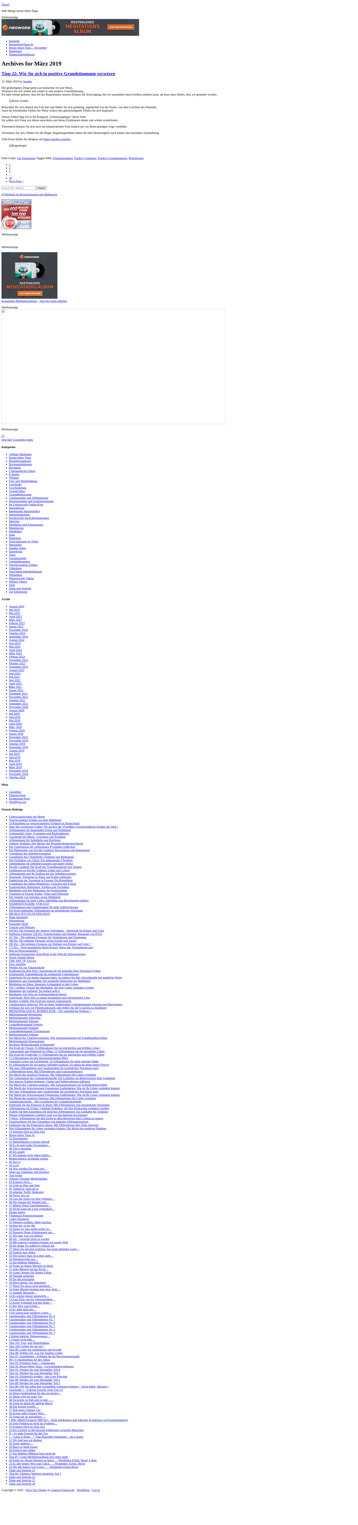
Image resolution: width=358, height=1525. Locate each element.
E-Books (14, 474)
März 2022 (15, 686)
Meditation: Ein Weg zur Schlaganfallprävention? (38, 994)
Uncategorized (17, 558)
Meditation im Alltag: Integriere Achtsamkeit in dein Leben (43, 984)
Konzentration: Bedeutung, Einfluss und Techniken (39, 887)
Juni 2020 (15, 717)
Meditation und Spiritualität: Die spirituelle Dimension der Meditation (49, 981)
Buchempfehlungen (20, 464)
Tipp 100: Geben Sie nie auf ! (26, 1346)
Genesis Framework (62, 1490)
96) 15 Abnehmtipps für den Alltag (29, 1359)
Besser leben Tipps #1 (22, 1135)
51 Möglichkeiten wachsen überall (29, 1141)
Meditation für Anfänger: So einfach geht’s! (34, 991)
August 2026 (16, 606)
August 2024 (16, 640)
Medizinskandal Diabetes (24, 1027)
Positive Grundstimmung (112, 158)
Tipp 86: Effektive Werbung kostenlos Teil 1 (35, 1473)
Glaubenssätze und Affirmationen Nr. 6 (32, 1322)
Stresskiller (15, 544)
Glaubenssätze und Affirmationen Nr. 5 (32, 1326)
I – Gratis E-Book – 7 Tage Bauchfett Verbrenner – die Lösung (46, 1436)
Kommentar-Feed (19, 798)
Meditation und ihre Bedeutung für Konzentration (38, 890)
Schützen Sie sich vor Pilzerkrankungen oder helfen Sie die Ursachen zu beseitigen (57, 1007)
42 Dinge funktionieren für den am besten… (35, 1393)
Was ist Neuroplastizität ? (24, 950)
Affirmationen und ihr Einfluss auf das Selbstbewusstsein (42, 873)
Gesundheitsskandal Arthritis (26, 1024)
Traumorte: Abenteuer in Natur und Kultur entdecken (40, 877)
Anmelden (15, 792)
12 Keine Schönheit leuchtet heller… (30, 1302)
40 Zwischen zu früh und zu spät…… (31, 1400)
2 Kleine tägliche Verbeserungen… (29, 1336)
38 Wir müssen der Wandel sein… (29, 1202)
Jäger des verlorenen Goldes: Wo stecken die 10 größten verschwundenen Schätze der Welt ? (63, 826)
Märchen (14, 521)
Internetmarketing (19, 514)
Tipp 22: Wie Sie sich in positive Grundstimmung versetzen (58, 73)
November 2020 (18, 707)
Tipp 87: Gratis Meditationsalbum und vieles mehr (38, 1457)
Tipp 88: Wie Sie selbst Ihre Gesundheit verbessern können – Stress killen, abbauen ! (59, 1386)
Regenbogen (136, 158)
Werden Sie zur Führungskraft (26, 967)
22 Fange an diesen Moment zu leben (31, 1265)
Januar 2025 (16, 626)
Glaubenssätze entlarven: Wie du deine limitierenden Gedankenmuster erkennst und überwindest (65, 1004)
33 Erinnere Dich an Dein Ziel (27, 1426)
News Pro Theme (36, 1490)
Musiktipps (15, 531)
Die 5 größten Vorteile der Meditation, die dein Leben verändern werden (51, 987)
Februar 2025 (17, 623)
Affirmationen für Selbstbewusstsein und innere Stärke (41, 863)
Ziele (12, 585)
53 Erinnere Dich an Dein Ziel (27, 1131)
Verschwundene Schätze (23, 564)
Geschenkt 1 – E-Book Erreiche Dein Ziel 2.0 (36, 1389)
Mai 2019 (14, 760)
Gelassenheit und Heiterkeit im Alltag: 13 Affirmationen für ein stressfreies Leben (57, 1051)
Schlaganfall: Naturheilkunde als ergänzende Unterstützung (44, 974)
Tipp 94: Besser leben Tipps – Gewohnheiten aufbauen (41, 1366)
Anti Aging (15, 1175)
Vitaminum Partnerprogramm (26, 1215)
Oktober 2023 (17, 663)
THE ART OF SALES (22, 960)
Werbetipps (15, 575)
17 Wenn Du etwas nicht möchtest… (30, 1286)
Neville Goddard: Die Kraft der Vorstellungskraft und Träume (45, 867)
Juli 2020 (14, 713)
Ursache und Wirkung (22, 927)
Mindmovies (16, 528)
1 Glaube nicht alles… (22, 1339)
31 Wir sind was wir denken (25, 1440)
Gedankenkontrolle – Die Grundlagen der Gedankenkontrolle (45, 1101)
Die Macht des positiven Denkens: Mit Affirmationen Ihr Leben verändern (52, 1074)
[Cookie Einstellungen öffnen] (29, 1521)
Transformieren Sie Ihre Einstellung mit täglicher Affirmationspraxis (49, 1121)
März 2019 (15, 767)
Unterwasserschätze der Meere (27, 816)
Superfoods (15, 551)
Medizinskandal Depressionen (26, 1041)
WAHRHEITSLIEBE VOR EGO (29, 903)
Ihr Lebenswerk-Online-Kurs (26, 504)
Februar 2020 (17, 730)
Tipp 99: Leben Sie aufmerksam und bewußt (35, 1349)
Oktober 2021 (17, 700)
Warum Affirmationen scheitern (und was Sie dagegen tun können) (48, 1115)
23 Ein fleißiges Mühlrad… (25, 1262)
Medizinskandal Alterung (24, 1021)
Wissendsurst (16, 920)
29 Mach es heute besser (23, 1446)
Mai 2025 (14, 613)
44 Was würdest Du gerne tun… (28, 1168)
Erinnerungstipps (63, 158)
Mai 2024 (14, 646)
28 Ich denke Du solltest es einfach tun (31, 1245)
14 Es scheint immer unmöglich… (29, 1296)
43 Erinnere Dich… (20, 1182)
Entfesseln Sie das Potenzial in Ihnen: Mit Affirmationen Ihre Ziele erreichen (54, 1125)
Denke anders (17, 1212)
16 (10, 178)
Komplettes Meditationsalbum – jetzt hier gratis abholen (34, 301)
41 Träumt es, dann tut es (23, 1188)
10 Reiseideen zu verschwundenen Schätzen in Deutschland (44, 823)
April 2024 (15, 650)
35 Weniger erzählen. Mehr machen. (30, 1222)
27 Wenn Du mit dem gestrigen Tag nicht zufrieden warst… (44, 1249)
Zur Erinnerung (26, 158)
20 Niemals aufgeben (21, 1276)
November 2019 (18, 740)
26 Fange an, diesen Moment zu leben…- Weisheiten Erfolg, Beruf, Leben (53, 1460)
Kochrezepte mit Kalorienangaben (29, 518)
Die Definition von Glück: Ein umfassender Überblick (41, 860)
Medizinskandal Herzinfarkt (25, 1014)
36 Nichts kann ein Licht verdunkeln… (32, 1208)
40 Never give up (19, 1195)
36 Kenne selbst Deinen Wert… (27, 1413)
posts (12, 534)
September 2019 (18, 747)
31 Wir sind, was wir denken (26, 1235)
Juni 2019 (15, 757)
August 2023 (16, 670)
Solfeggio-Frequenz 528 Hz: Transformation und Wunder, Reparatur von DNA (55, 934)
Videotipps (15, 568)
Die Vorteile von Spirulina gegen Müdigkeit (34, 897)
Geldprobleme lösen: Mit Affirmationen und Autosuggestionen (45, 1071)
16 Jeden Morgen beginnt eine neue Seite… (34, 1289)
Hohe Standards (18, 917)
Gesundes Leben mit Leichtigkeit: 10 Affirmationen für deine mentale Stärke (54, 1061)
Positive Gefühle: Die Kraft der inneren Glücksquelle (40, 1001)
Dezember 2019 (18, 737)
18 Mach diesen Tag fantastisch (27, 1282)
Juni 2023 (15, 673)
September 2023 (18, 666)
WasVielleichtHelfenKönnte (25, 571)
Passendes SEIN (18, 924)
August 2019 (16, 750)
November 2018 (18, 774)
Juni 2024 (15, 643)
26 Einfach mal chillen (22, 1252)
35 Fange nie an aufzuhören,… (27, 1416)
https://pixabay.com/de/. (57, 139)
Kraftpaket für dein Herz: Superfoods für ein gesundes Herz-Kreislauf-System (55, 970)
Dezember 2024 (18, 629)
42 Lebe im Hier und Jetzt (24, 1185)
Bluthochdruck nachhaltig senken (28, 1158)
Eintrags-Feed (17, 795)
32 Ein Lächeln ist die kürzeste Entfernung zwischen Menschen (46, 1430)
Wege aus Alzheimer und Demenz (29, 1172)
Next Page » (16, 181)
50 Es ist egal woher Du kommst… (29, 1145)
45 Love (14, 1165)
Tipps (12, 554)
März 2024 (15, 653)
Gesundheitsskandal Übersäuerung (29, 1031)
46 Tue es (14, 1162)
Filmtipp (14, 477)
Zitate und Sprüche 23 (22, 1470)
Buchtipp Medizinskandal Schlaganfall (31, 1044)
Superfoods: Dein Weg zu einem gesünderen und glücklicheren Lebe (49, 997)
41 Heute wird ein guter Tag (25, 1396)
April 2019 (15, 764)
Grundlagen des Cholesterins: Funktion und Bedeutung (41, 856)
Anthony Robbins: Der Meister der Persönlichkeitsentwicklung (46, 843)
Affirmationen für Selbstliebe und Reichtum (34, 840)
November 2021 (18, 697)
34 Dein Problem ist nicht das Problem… (33, 1423)
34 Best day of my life (22, 1225)
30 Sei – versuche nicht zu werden (29, 1239)
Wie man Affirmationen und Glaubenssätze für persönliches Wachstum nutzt (53, 1068)
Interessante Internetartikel (24, 511)
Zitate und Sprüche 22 (22, 1477)
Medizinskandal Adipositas (25, 1017)
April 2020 (15, 723)
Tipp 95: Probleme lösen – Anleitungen (32, 1363)
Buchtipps (15, 467)
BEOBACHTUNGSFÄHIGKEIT (29, 913)
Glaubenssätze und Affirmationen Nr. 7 (32, 1319)
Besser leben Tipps (20, 457)
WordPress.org (17, 802)
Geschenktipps (17, 487)
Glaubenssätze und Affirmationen (28, 497)
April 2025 (15, 616)
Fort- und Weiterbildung (23, 481)
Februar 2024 (17, 656)
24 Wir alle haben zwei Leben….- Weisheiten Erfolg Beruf (43, 1467)
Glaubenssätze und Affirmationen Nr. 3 (32, 1332)
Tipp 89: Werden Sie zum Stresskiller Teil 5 (34, 1383)
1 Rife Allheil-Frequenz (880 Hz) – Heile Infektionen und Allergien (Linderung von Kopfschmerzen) (68, 1420)
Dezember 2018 (18, 770)
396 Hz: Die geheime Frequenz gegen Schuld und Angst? (43, 940)
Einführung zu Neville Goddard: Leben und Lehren (39, 870)
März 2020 (15, 727)
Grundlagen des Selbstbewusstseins (30, 853)
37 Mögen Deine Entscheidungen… (30, 1205)
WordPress (83, 1490)
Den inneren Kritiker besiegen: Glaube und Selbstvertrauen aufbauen (49, 1081)
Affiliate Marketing (20, 454)
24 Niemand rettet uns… (23, 1259)
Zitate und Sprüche (20, 588)
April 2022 (15, 683)
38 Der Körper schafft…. (24, 1406)
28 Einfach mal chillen (22, 1450)
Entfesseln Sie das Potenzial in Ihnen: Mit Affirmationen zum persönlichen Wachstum (59, 1105)
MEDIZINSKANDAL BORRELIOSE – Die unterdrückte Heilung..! (50, 1011)
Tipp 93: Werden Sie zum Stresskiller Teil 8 (34, 1369)
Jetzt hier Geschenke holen (17, 439)
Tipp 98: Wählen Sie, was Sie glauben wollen (36, 1353)
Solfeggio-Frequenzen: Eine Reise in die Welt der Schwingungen (47, 954)
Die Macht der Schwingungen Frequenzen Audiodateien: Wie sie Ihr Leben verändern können (64, 1088)
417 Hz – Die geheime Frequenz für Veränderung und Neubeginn (47, 937)
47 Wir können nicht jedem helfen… (30, 1155)
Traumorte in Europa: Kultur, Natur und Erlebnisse (39, 893)
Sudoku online (17, 548)
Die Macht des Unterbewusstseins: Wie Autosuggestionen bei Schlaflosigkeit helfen (58, 1038)
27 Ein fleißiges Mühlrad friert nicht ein (32, 1453)
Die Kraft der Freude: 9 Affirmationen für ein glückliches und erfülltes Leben (54, 1048)
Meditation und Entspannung (26, 524)
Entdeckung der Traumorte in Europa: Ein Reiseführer (41, 880)
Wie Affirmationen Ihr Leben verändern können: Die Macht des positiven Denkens (57, 1128)
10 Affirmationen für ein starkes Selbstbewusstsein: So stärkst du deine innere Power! (59, 1064)
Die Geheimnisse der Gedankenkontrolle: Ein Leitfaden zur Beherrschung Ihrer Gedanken (62, 1078)
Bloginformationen (20, 461)
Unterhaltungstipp (19, 561)
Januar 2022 (16, 690)
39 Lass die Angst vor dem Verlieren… (32, 1198)
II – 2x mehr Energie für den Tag (28, 1433)
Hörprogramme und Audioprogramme (31, 501)
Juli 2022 (14, 676)
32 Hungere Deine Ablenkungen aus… (32, 1232)
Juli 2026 (14, 609)
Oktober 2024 (17, 633)
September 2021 (18, 703)
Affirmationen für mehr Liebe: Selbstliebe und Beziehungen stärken (49, 900)
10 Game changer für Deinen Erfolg (30, 1272)
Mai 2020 (14, 720)
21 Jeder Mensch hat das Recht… (28, 1269)
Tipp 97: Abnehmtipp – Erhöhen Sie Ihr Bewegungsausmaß (44, 1356)
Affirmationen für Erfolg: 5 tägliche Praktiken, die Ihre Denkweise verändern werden (59, 1108)
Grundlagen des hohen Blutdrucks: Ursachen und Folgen (42, 883)
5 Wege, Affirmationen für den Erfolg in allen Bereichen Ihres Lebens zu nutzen (56, 1118)
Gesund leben (17, 491)
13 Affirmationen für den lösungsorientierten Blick (38, 1058)
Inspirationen (16, 508)
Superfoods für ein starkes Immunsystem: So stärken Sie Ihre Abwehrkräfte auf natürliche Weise (65, 977)
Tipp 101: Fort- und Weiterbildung (29, 1343)
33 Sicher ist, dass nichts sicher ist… (30, 1229)
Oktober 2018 (17, 777)
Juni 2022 (15, 680)
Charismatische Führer (22, 471)
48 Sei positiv (17, 1151)
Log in (96, 1490)
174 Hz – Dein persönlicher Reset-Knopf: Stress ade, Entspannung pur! (51, 947)
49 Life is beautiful (20, 1148)
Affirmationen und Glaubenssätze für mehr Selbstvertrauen (43, 907)
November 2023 (18, 660)
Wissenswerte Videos (21, 578)
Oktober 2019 (17, 743)
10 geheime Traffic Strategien (26, 1192)
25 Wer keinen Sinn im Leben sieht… (31, 1255)
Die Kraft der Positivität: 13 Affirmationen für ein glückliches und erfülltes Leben (56, 1054)
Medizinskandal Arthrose (23, 1034)
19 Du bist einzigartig (21, 1279)
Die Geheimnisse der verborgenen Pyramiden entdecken (42, 846)
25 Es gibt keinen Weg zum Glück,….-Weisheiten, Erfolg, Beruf (47, 1463)
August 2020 (16, 710)
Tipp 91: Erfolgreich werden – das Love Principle (38, 1376)
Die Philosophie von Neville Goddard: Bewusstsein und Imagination (49, 850)
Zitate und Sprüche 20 (22, 1483)
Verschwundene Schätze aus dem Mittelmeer (35, 820)
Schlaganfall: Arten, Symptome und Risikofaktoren (39, 833)
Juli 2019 (14, 754)
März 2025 (15, 619)
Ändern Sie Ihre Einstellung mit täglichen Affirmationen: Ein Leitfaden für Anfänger (58, 1111)
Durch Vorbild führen (21, 957)
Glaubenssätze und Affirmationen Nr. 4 (32, 1329)
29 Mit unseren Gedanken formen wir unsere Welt (38, 1242)
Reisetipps (15, 538)
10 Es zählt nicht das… (22, 1309)
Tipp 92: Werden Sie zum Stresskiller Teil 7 (34, 1373)
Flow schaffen (17, 964)
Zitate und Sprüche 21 (22, 1480)
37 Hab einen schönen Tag (24, 1410)
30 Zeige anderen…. (21, 1443)
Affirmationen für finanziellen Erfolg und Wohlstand (40, 830)
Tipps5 (5, 4)
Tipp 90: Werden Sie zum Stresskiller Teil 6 (34, 1379)
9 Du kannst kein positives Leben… (30, 1312)
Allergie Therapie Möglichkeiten (28, 1178)
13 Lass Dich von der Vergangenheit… (32, 1299)
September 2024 (18, 636)
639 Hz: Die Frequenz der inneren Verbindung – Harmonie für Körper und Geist (56, 930)
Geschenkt (15, 484)
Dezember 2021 (18, 693)
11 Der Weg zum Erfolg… (24, 1306)
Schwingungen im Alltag (23, 541)
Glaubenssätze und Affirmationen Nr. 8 (32, 1316)
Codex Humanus (19, 1219)
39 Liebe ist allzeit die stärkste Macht (30, 1403)
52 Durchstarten (18, 1138)
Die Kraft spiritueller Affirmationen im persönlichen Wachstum (46, 910)
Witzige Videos (18, 581)
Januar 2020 (16, 733)
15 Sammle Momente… (23, 1292)
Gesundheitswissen (20, 494)
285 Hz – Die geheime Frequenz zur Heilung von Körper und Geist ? (50, 944)
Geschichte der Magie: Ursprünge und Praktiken (37, 836)
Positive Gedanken (85, 158)
